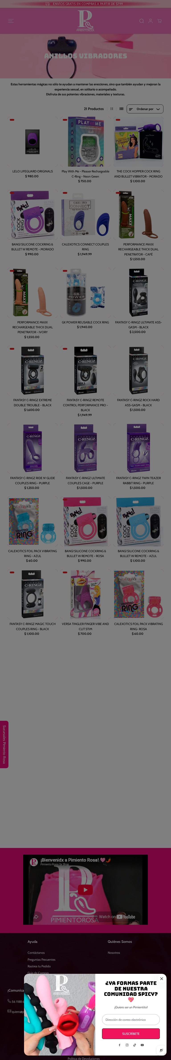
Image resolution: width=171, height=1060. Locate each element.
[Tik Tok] (134, 1045)
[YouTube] (142, 1045)
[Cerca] (162, 979)
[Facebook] (119, 1045)
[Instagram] (127, 1045)
